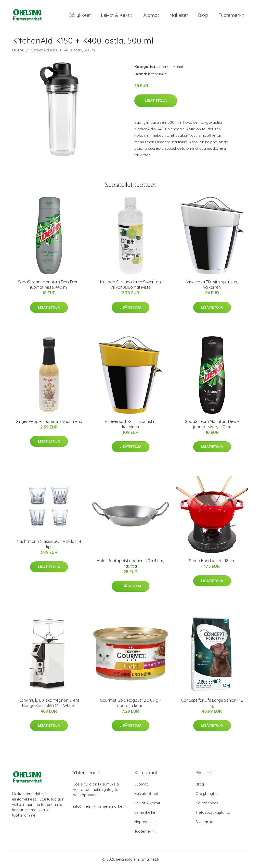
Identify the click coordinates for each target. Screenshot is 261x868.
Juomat (150, 15)
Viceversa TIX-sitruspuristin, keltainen (130, 424)
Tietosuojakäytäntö (212, 812)
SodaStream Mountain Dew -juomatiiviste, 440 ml (212, 424)
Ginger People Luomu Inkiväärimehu (49, 421)
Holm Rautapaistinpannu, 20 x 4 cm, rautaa (130, 563)
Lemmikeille (144, 812)
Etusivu (18, 50)
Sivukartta (204, 821)
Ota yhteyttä (206, 793)
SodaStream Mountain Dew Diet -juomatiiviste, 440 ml (49, 284)
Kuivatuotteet (146, 793)
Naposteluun (145, 821)
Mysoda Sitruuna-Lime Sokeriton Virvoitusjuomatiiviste (130, 284)
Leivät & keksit (116, 15)
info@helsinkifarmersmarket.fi (100, 806)
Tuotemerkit (231, 15)
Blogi (203, 15)
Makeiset (178, 15)
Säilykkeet (80, 15)
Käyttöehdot (206, 803)
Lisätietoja (156, 100)
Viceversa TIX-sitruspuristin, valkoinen (212, 284)
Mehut (178, 66)
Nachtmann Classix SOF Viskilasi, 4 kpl (49, 544)
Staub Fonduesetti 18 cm (212, 560)
